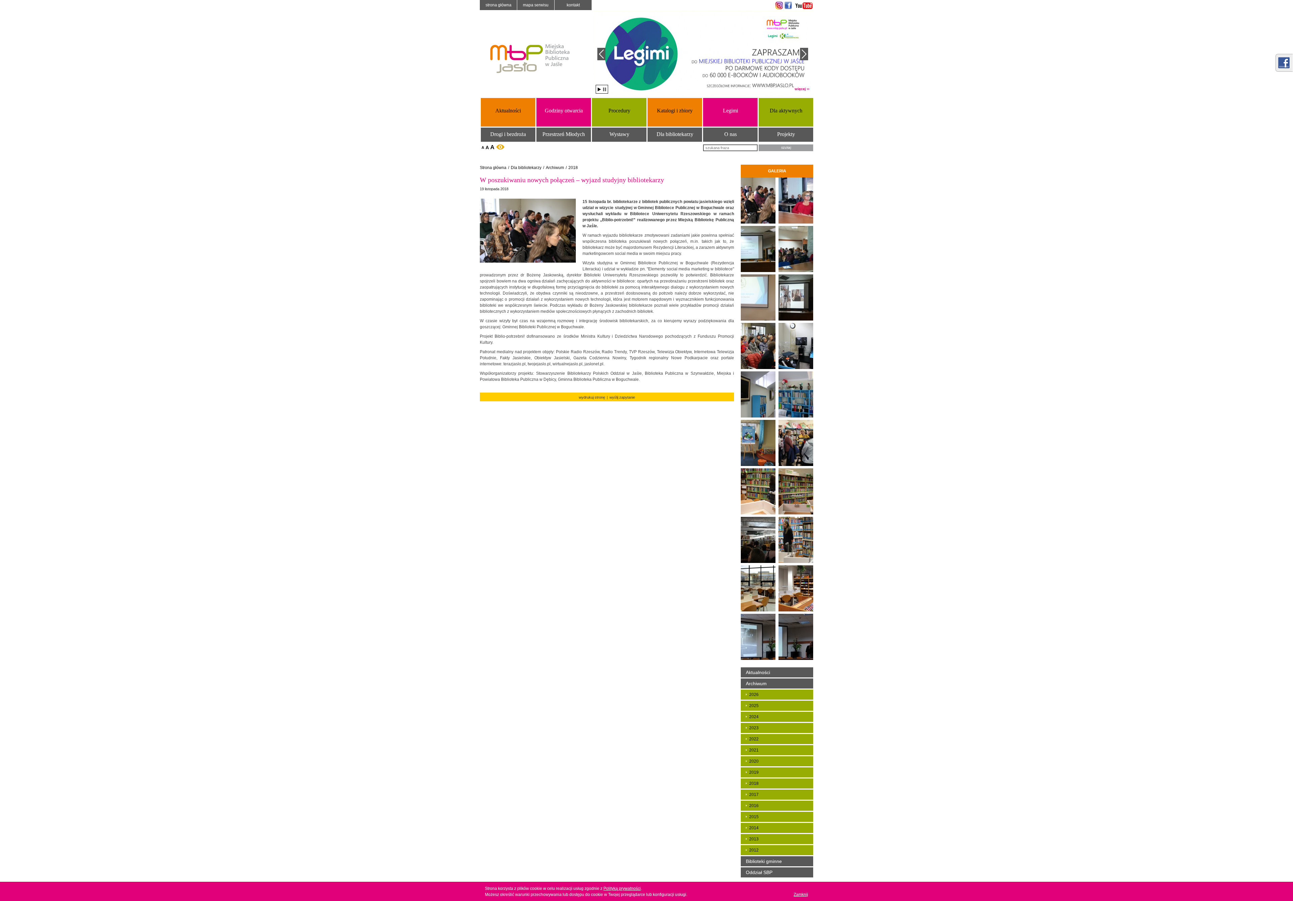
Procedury (619, 110)
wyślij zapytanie (622, 397)
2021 (754, 750)
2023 (754, 728)
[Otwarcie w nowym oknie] (778, 5)
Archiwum (555, 167)
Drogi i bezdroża (508, 134)
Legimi (730, 110)
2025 (754, 705)
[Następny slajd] (804, 54)
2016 (754, 805)
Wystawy (619, 134)
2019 (754, 772)
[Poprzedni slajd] (601, 54)
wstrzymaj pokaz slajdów (604, 89)
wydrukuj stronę (592, 397)
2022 (754, 739)
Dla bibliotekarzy (675, 134)
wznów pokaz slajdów (599, 89)
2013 (754, 839)
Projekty (786, 134)
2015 (754, 816)
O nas (730, 134)
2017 (754, 794)
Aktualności (508, 110)
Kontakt (573, 5)
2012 (754, 850)
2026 (754, 694)
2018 (573, 167)
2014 (754, 828)
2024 (754, 716)
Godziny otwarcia (564, 110)
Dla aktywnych (786, 110)
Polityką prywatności (622, 888)
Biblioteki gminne (764, 861)
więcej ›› (802, 89)
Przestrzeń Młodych (563, 134)
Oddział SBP (759, 872)
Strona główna (498, 5)
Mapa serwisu (536, 5)
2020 (754, 761)
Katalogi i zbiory (675, 110)
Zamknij (801, 894)
